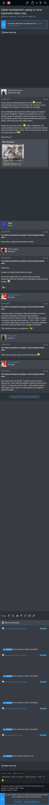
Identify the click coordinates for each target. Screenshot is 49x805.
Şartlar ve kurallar (17, 777)
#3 (47, 258)
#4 (47, 304)
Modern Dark (6, 773)
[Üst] (44, 776)
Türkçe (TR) (19, 773)
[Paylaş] (44, 99)
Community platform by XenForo (22, 786)
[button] (4, 3)
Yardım (39, 777)
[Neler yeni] (41, 2)
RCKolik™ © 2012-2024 (9, 790)
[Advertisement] (24, 60)
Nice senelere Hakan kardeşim (22, 649)
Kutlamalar (43, 628)
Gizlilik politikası (30, 777)
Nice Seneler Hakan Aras (19, 756)
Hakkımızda (6, 777)
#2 (47, 232)
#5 (47, 345)
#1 (47, 99)
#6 (47, 371)
